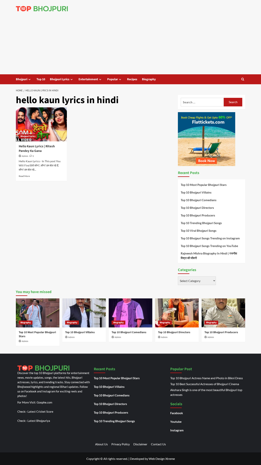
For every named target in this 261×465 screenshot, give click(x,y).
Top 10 (40, 79)
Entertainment (88, 79)
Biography (149, 79)
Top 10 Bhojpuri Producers (198, 215)
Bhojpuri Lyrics (59, 79)
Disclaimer (140, 444)
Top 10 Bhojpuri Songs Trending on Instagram (210, 238)
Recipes (132, 79)
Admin (25, 156)
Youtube (176, 421)
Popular (112, 79)
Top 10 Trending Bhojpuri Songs (201, 223)
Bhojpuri (21, 79)
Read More (24, 176)
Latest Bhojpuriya (39, 420)
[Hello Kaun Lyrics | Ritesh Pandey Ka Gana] (41, 124)
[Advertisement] (130, 45)
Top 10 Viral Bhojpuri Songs (198, 230)
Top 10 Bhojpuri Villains (196, 192)
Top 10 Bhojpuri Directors (197, 207)
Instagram (177, 430)
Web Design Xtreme (162, 458)
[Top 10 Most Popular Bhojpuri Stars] (37, 312)
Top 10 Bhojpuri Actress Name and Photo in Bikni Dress (206, 378)
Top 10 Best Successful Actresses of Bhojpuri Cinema (204, 384)
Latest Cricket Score (40, 411)
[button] (242, 79)
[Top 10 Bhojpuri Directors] (177, 312)
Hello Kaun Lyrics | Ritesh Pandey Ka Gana (37, 148)
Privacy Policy (120, 444)
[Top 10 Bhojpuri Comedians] (130, 312)
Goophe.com (44, 402)
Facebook (176, 413)
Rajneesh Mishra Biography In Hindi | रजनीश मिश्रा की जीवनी (209, 256)
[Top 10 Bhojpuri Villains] (84, 312)
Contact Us (158, 444)
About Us (101, 444)
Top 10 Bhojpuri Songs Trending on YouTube (209, 246)
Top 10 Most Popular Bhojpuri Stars (204, 184)
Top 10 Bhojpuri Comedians (198, 200)
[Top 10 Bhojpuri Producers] (223, 312)
